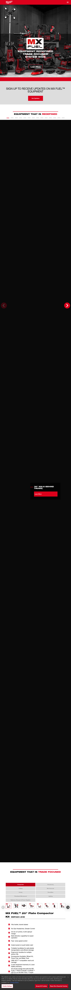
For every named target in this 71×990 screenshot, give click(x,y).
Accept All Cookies (41, 986)
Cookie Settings (7, 986)
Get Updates (35, 98)
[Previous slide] (4, 305)
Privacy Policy (14, 982)
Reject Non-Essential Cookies (58, 986)
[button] (8, 905)
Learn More (36, 67)
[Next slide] (67, 305)
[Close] (68, 977)
